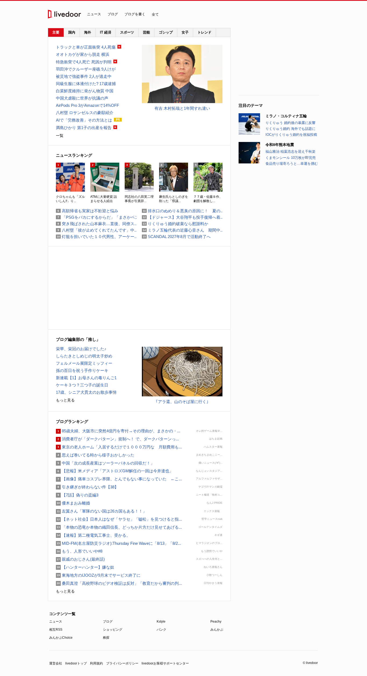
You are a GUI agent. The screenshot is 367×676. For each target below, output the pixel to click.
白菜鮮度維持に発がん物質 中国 (84, 91)
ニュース (94, 14)
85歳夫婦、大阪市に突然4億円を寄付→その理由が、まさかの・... (118, 431)
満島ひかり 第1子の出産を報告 (83, 127)
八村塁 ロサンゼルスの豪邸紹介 (84, 112)
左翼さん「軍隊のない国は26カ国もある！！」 (103, 511)
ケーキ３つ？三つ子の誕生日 (82, 385)
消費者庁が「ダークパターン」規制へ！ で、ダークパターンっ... (117, 439)
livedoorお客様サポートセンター (165, 663)
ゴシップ (166, 32)
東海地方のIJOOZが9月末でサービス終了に (98, 575)
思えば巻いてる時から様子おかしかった (95, 455)
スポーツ (127, 32)
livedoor (64, 14)
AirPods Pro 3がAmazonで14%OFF (87, 105)
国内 (71, 32)
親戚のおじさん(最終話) (80, 559)
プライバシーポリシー (122, 663)
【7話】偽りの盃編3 (77, 495)
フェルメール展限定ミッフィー (84, 363)
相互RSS (55, 629)
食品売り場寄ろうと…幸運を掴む (291, 164)
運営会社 (55, 663)
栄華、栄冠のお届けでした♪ (81, 348)
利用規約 (96, 663)
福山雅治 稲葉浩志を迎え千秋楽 (290, 151)
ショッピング (112, 629)
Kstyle (161, 621)
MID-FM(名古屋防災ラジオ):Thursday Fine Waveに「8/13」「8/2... (118, 543)
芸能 (146, 32)
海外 (87, 32)
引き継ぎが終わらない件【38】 (87, 487)
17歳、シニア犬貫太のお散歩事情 (86, 392)
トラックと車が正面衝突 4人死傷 (86, 47)
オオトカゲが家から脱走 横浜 (82, 54)
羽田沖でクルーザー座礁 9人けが (86, 69)
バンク (161, 629)
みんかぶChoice (61, 638)
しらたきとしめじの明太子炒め (84, 356)
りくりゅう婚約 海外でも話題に (290, 129)
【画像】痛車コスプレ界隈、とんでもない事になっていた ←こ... (119, 479)
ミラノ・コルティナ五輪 (286, 116)
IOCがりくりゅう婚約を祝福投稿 (291, 135)
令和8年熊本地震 (279, 144)
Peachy (215, 621)
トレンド (204, 32)
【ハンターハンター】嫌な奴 (85, 567)
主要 (55, 32)
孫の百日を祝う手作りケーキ (82, 370)
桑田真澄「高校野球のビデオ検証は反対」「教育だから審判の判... (119, 583)
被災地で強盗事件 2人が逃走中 (83, 76)
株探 (106, 638)
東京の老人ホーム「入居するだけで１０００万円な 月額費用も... (119, 447)
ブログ (112, 14)
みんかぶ (216, 629)
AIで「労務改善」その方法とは (84, 120)
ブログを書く (134, 14)
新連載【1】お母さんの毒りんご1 (86, 377)
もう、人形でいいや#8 (79, 551)
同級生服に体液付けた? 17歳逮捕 (86, 83)
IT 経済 (105, 32)
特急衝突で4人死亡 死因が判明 (83, 62)
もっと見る (65, 400)
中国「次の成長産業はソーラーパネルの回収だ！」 (105, 463)
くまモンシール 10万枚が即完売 (290, 158)
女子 (185, 32)
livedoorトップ (76, 663)
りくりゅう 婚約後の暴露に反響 (290, 123)
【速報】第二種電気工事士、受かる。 (93, 535)
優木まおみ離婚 (73, 503)
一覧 (59, 135)
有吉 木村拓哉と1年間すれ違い (182, 108)
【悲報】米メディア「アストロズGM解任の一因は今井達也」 (114, 471)
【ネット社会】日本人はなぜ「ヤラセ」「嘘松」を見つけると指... (119, 519)
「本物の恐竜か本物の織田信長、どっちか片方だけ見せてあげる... (119, 527)
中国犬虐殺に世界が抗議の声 (82, 98)
